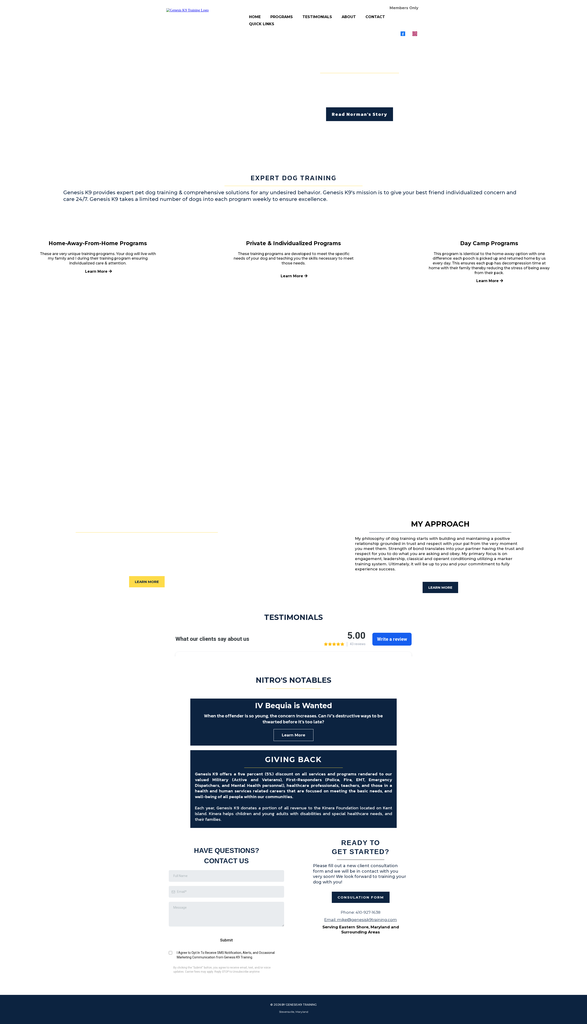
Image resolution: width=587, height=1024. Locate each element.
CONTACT (375, 17)
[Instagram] (415, 34)
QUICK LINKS (261, 24)
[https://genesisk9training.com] (187, 10)
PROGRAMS (281, 17)
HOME (255, 17)
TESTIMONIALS (317, 17)
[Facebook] (403, 34)
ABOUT (349, 17)
